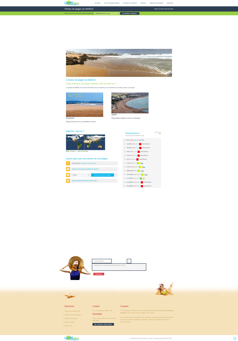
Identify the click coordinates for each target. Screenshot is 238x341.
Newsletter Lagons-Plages (104, 324)
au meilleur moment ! (129, 13)
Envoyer (99, 274)
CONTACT (170, 3)
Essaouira (83, 163)
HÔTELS (143, 3)
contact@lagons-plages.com (103, 310)
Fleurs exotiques (70, 322)
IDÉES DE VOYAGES (156, 3)
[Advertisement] (119, 32)
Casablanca (92, 163)
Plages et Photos (130, 3)
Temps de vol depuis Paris (73, 311)
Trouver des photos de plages (102, 175)
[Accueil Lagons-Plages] (72, 2)
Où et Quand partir (111, 3)
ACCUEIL (98, 3)
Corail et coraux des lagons (73, 315)
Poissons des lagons (71, 318)
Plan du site (68, 325)
